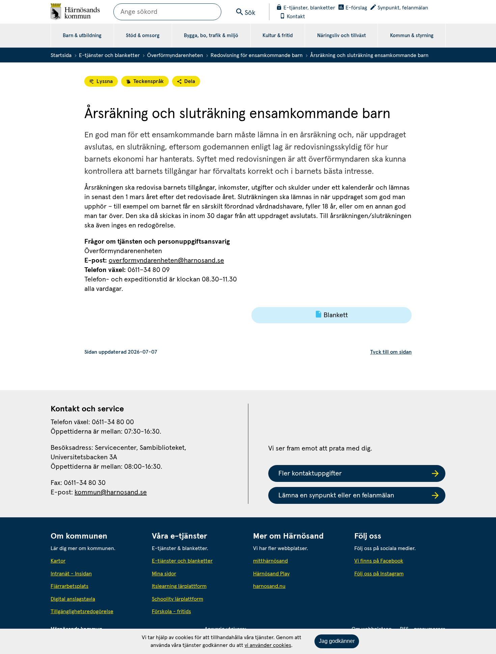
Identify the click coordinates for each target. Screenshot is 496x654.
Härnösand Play (271, 573)
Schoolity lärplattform (177, 599)
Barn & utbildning (82, 35)
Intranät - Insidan (71, 573)
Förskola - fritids (171, 611)
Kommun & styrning (412, 35)
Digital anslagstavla (73, 599)
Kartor (58, 561)
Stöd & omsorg (143, 35)
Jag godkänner (337, 641)
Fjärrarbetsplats (69, 586)
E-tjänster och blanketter (109, 55)
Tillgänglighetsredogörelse (82, 611)
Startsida (61, 55)
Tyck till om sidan (391, 352)
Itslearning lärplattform (179, 586)
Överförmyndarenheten (175, 55)
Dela (189, 81)
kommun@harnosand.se (111, 492)
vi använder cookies (268, 645)
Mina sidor (164, 573)
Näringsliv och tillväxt (341, 35)
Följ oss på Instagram (379, 573)
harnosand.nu (298, 586)
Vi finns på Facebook (378, 561)
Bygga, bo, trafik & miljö (211, 35)
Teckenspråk (148, 81)
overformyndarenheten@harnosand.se (166, 260)
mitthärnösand (298, 561)
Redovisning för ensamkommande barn (257, 55)
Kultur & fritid (278, 35)
